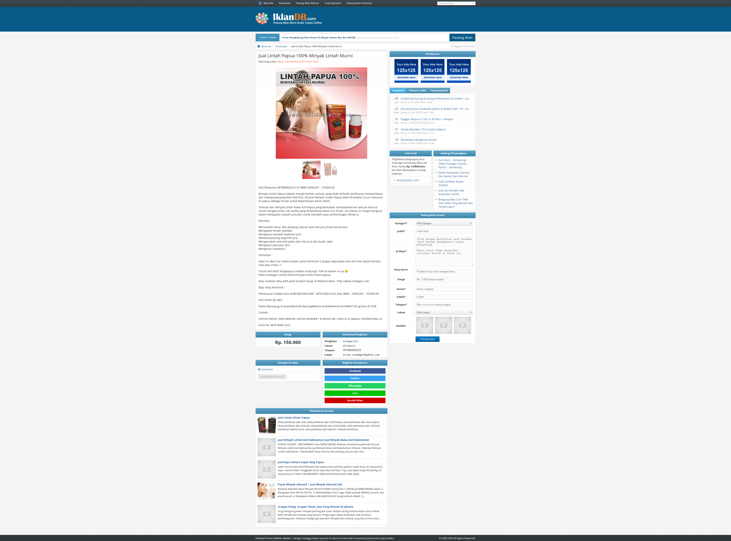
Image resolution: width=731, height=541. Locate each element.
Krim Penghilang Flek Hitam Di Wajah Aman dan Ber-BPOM (319, 37)
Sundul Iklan (355, 400)
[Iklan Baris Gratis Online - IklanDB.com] (291, 24)
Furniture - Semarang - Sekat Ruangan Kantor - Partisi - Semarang (453, 163)
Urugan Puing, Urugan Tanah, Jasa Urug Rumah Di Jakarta (315, 506)
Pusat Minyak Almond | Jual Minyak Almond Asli (310, 484)
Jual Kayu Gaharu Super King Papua (301, 462)
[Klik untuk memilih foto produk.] (424, 325)
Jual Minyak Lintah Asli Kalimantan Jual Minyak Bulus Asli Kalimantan (323, 440)
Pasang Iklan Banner (307, 3)
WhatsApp (355, 385)
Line (355, 393)
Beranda (268, 3)
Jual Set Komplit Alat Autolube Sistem (451, 192)
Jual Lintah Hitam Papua (294, 417)
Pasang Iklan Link (408, 180)
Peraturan (284, 3)
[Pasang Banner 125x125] (406, 82)
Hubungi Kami (333, 3)
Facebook (355, 371)
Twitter (355, 378)
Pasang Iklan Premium (359, 3)
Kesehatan (267, 369)
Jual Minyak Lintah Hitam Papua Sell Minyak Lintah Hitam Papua (273, 376)
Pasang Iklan (462, 37)
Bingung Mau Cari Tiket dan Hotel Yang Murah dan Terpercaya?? (455, 203)
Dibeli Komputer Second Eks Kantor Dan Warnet (453, 174)
